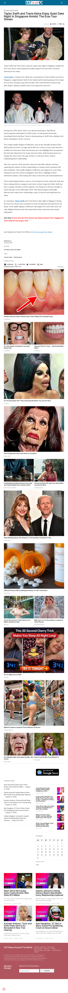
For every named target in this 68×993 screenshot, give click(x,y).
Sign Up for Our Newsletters (29, 967)
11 (41, 849)
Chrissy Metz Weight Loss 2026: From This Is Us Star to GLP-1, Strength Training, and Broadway (45, 799)
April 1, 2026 (39, 828)
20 (50, 852)
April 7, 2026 (39, 819)
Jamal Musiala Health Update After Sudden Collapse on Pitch (43, 789)
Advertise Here (56, 950)
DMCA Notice (51, 947)
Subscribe (47, 970)
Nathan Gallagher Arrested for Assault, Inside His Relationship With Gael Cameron (16, 818)
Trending (38, 920)
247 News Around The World (12, 249)
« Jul (37, 865)
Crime (6, 920)
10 (38, 849)
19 (45, 852)
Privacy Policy (38, 948)
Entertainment (11, 10)
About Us (46, 948)
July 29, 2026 (39, 811)
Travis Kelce (18, 257)
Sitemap (36, 952)
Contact (53, 948)
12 (45, 849)
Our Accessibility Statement (42, 950)
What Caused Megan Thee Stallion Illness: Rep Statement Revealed (44, 824)
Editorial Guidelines (40, 947)
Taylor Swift (8, 257)
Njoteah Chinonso (8, 938)
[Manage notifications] (3, 989)
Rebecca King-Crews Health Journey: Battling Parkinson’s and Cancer (44, 816)
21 (54, 852)
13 (49, 849)
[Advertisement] (18, 838)
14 (54, 849)
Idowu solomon (7, 903)
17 (37, 852)
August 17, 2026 (40, 793)
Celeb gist (7, 887)
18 (41, 852)
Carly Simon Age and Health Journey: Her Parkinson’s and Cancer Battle (45, 807)
